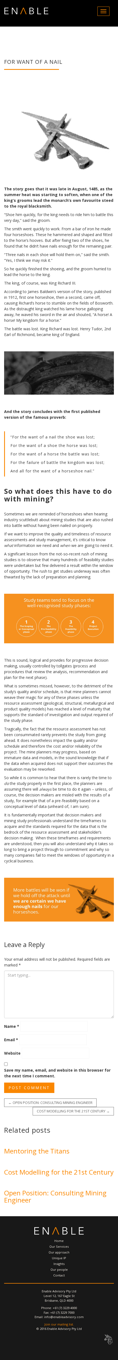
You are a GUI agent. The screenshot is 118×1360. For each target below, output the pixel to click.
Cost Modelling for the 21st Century (73, 1111)
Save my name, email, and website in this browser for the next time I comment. (57, 1073)
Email (11, 1039)
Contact (59, 1275)
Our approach (59, 1252)
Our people (59, 1269)
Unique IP (59, 1258)
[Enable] (26, 11)
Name (11, 1026)
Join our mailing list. (59, 1324)
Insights (59, 1264)
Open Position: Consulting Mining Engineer (50, 1102)
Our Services (59, 1246)
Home (59, 1241)
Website (12, 1053)
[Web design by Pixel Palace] (108, 1339)
